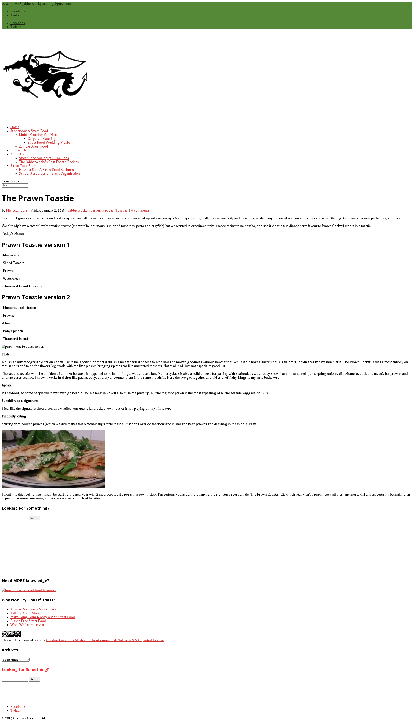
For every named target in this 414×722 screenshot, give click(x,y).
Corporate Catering (42, 139)
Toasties (121, 210)
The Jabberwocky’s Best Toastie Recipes (49, 162)
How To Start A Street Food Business (46, 170)
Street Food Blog (23, 166)
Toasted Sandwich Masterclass (33, 609)
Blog (13, 695)
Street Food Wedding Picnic (49, 143)
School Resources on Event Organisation (49, 174)
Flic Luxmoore (16, 210)
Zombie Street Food (33, 146)
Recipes (108, 210)
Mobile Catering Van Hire (38, 135)
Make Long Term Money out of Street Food (42, 617)
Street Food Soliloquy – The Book (44, 158)
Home (14, 127)
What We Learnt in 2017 (28, 625)
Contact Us (18, 150)
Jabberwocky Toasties (84, 210)
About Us (17, 154)
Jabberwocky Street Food (29, 131)
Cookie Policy (20, 687)
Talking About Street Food (29, 613)
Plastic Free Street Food (28, 621)
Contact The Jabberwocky (29, 691)
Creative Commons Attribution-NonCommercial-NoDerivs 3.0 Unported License (105, 640)
